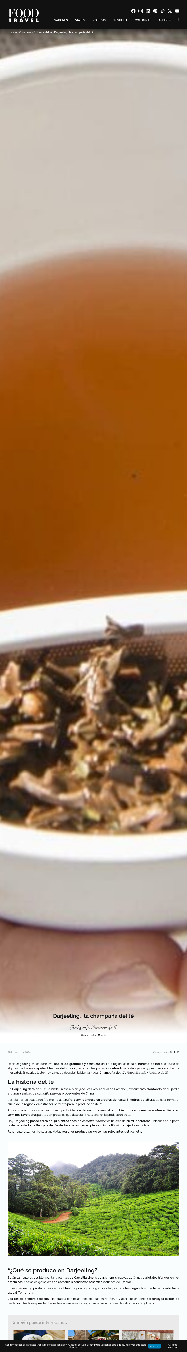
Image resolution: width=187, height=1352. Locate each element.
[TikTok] (162, 11)
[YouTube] (177, 11)
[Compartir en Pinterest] (177, 1052)
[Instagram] (140, 11)
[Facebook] (133, 11)
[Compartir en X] (171, 1052)
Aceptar (154, 1346)
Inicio (14, 32)
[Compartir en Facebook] (174, 1052)
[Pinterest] (155, 11)
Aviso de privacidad (172, 1346)
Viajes (80, 20)
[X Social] (170, 11)
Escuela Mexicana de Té (97, 1027)
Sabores (61, 20)
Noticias (99, 20)
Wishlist (120, 20)
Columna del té (43, 32)
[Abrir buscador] (177, 19)
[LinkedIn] (148, 11)
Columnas (143, 20)
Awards (165, 20)
